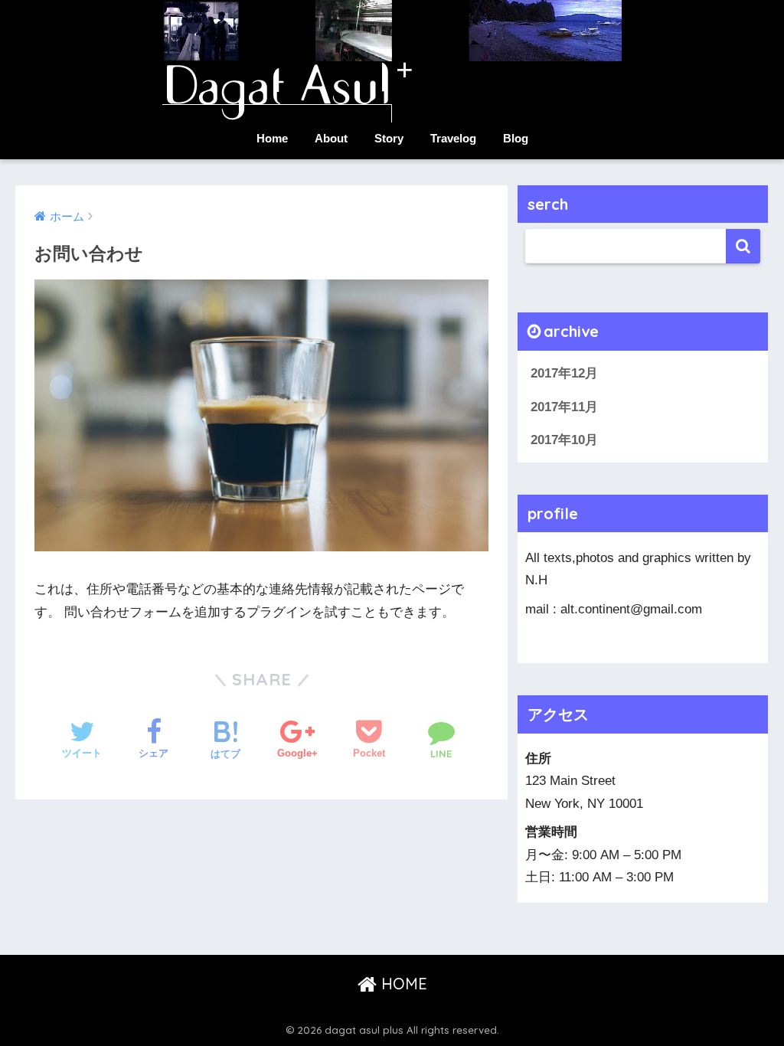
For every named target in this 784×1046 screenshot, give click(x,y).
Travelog (453, 138)
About (331, 138)
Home (272, 138)
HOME (402, 983)
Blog (515, 138)
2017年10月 (564, 440)
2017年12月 (564, 373)
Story (388, 138)
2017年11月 (564, 407)
